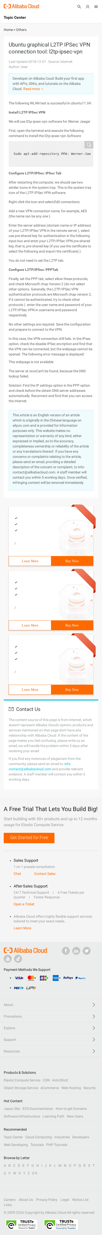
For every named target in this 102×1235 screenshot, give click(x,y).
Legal (65, 1200)
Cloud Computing (38, 1137)
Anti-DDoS (60, 1080)
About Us (26, 1200)
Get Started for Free (29, 837)
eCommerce (50, 1088)
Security (89, 1088)
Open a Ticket (24, 904)
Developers (80, 1137)
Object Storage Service (21, 1088)
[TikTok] (18, 959)
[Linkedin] (76, 951)
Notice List (80, 1200)
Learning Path (53, 1116)
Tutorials (37, 1145)
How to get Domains (71, 1109)
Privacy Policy (46, 1200)
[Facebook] (66, 951)
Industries (62, 1137)
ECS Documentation (38, 1109)
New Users (75, 1116)
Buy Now (72, 561)
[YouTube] (8, 959)
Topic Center (13, 1137)
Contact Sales (44, 874)
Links (8, 1205)
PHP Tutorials (56, 1145)
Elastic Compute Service (22, 1080)
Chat (17, 874)
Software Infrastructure (22, 1116)
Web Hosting (71, 1088)
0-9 (34, 1173)
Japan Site (12, 1109)
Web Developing (16, 1145)
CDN (46, 1080)
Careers (10, 1200)
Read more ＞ (33, 89)
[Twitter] (87, 951)
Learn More (30, 561)
